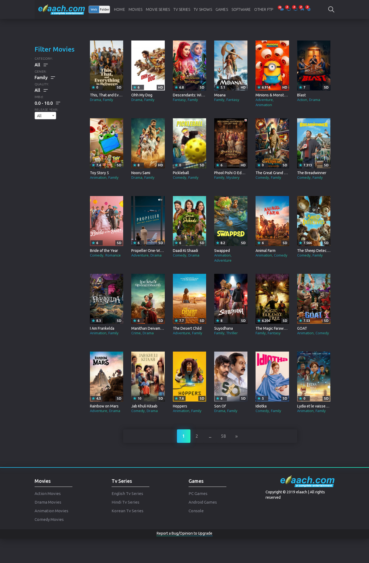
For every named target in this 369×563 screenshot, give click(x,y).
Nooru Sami (140, 173)
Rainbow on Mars (104, 406)
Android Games (203, 502)
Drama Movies (48, 502)
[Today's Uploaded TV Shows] (296, 9)
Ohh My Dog (141, 95)
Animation (264, 104)
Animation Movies (51, 510)
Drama (95, 99)
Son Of (220, 406)
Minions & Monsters (272, 95)
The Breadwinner (311, 173)
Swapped (222, 250)
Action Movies (48, 493)
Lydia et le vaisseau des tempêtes (325, 406)
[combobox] (45, 115)
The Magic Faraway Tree (276, 328)
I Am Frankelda (102, 328)
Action (302, 99)
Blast (301, 95)
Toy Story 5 (99, 173)
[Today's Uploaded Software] (308, 9)
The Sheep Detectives (316, 250)
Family (108, 99)
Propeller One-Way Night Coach (158, 250)
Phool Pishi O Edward (232, 173)
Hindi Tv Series (125, 502)
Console (196, 510)
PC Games (198, 493)
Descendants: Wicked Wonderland (202, 95)
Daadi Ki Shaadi (185, 250)
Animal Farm (266, 250)
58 (223, 436)
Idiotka (261, 406)
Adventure (264, 99)
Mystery (233, 177)
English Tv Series (127, 493)
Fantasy (179, 99)
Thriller (232, 333)
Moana (220, 95)
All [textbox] (39, 116)
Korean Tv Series (127, 510)
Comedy (179, 177)
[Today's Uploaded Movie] (282, 9)
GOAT (302, 328)
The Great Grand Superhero (279, 173)
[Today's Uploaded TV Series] (289, 9)
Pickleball (181, 173)
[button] (47, 103)
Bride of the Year (104, 250)
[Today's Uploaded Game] (303, 9)
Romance (113, 255)
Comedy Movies (49, 519)
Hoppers (180, 406)
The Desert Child (187, 328)
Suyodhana (223, 328)
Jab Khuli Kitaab (144, 406)
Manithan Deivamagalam (151, 328)
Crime (136, 333)
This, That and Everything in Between (121, 95)
